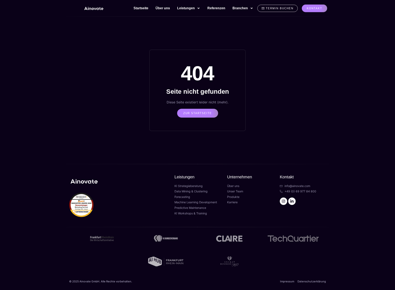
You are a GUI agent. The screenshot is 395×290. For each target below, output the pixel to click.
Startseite (141, 8)
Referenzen (216, 8)
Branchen (240, 8)
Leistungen (186, 8)
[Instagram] (283, 201)
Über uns (163, 8)
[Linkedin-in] (292, 201)
